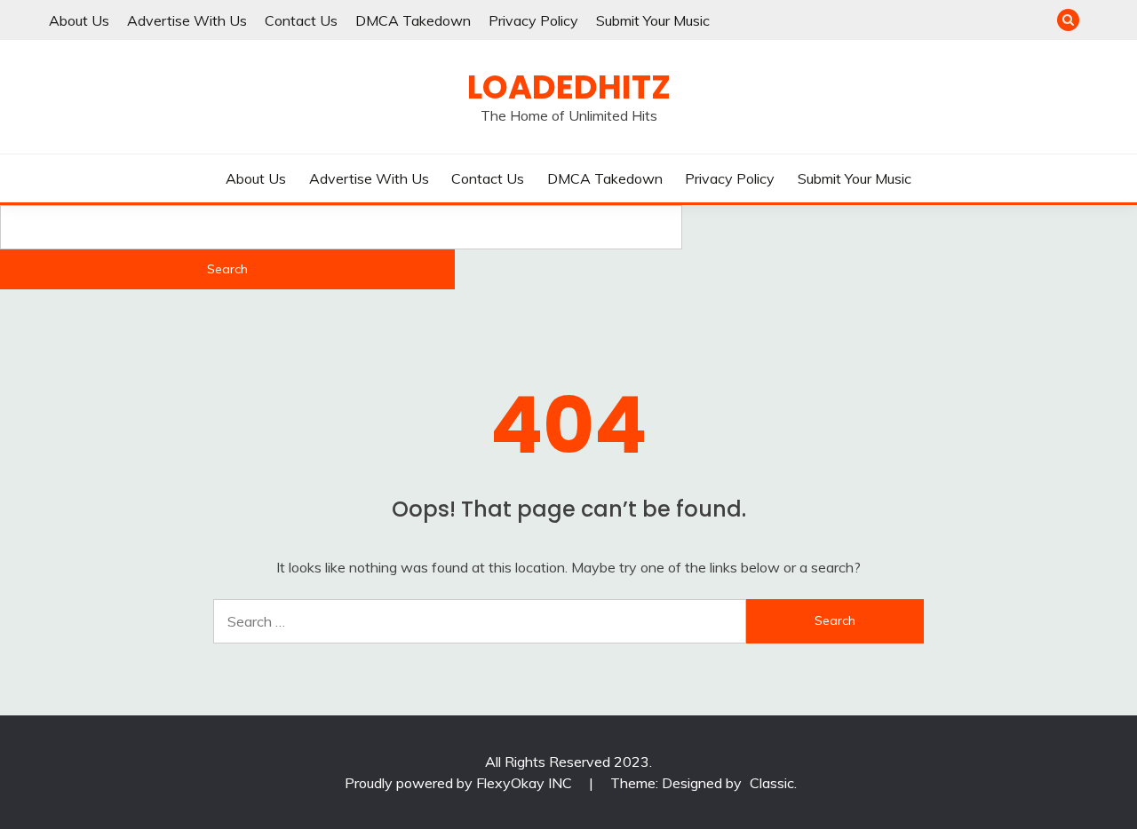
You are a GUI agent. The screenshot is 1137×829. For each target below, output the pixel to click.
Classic (772, 783)
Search (227, 269)
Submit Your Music (653, 20)
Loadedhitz (569, 87)
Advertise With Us (187, 20)
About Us (79, 20)
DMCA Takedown (413, 20)
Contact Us (301, 20)
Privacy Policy (533, 20)
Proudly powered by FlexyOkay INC (460, 783)
